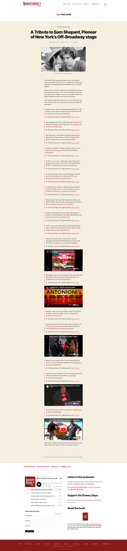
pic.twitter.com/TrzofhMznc (53, 365)
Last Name (27, 525)
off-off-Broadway (57, 457)
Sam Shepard (71, 457)
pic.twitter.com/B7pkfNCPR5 (62, 279)
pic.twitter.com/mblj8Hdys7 (62, 230)
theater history (79, 457)
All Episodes (29, 543)
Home (19, 543)
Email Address (29, 515)
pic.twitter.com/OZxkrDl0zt (69, 243)
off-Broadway (49, 457)
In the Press (77, 543)
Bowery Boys (55, 42)
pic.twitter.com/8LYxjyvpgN (54, 378)
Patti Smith (65, 457)
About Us (86, 4)
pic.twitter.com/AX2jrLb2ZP (54, 315)
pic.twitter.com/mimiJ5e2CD (69, 165)
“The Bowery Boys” (79, 484)
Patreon (86, 543)
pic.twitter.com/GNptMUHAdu (62, 178)
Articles (38, 543)
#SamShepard (50, 113)
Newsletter (95, 543)
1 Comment (75, 42)
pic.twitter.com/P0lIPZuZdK (54, 126)
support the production (86, 500)
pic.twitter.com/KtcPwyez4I (62, 217)
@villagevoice (56, 150)
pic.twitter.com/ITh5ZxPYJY (68, 191)
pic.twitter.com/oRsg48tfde (65, 204)
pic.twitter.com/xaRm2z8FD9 (67, 139)
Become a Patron (77, 4)
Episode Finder (67, 4)
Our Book (56, 543)
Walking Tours (95, 4)
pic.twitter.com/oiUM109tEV (62, 113)
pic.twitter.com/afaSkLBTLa (54, 412)
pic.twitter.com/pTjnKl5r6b (65, 328)
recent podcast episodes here (78, 487)
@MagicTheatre (53, 326)
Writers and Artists (63, 27)
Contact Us (66, 543)
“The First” (91, 484)
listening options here (77, 489)
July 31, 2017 (65, 42)
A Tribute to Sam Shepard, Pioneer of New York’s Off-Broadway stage (63, 34)
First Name (27, 520)
